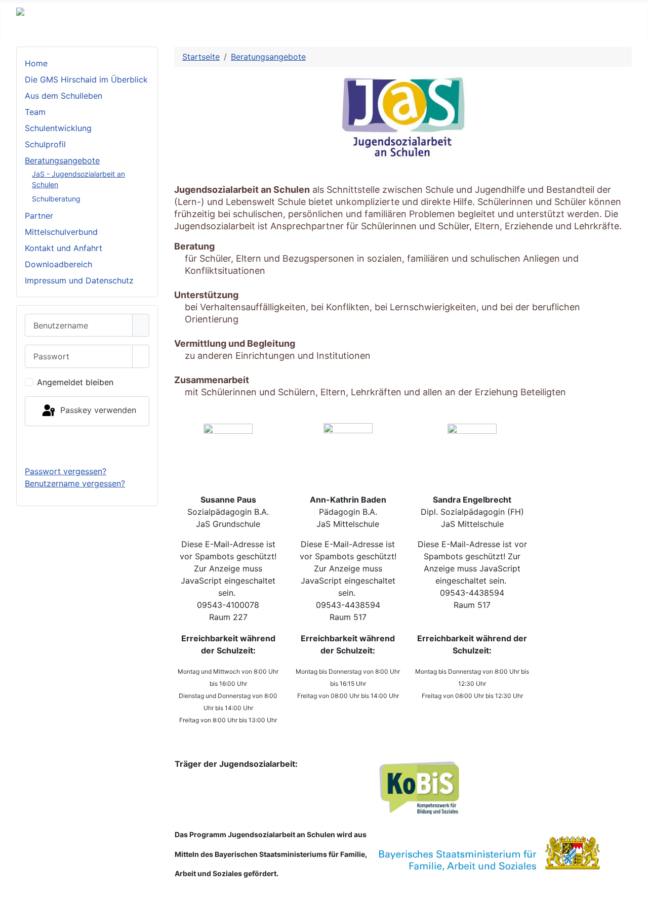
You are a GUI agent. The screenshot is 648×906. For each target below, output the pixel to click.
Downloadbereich (58, 264)
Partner (39, 216)
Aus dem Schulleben (63, 96)
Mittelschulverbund (61, 232)
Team (35, 112)
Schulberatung (56, 198)
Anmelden (87, 445)
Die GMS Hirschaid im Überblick (86, 79)
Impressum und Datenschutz (79, 280)
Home (36, 63)
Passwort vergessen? (65, 471)
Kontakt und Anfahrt (63, 248)
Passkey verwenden (97, 410)
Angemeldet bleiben (75, 382)
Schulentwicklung (58, 128)
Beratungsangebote (62, 160)
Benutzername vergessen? (75, 483)
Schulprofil (45, 144)
